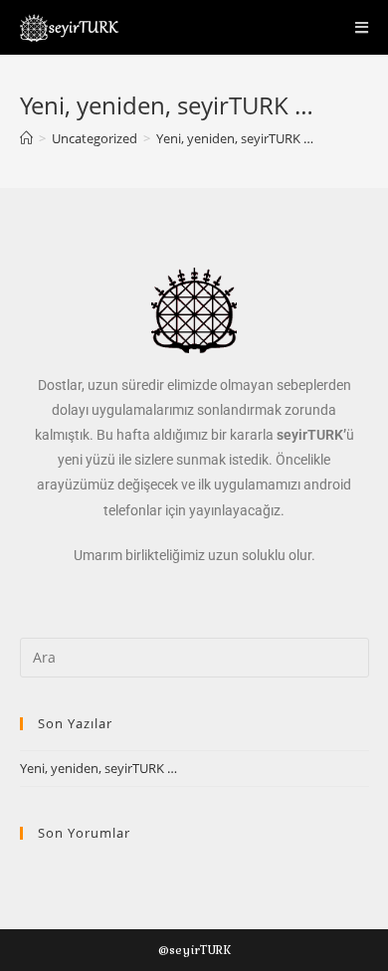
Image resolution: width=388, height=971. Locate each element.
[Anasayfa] (26, 138)
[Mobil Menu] (362, 27)
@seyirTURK (194, 950)
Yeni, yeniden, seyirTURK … (234, 138)
